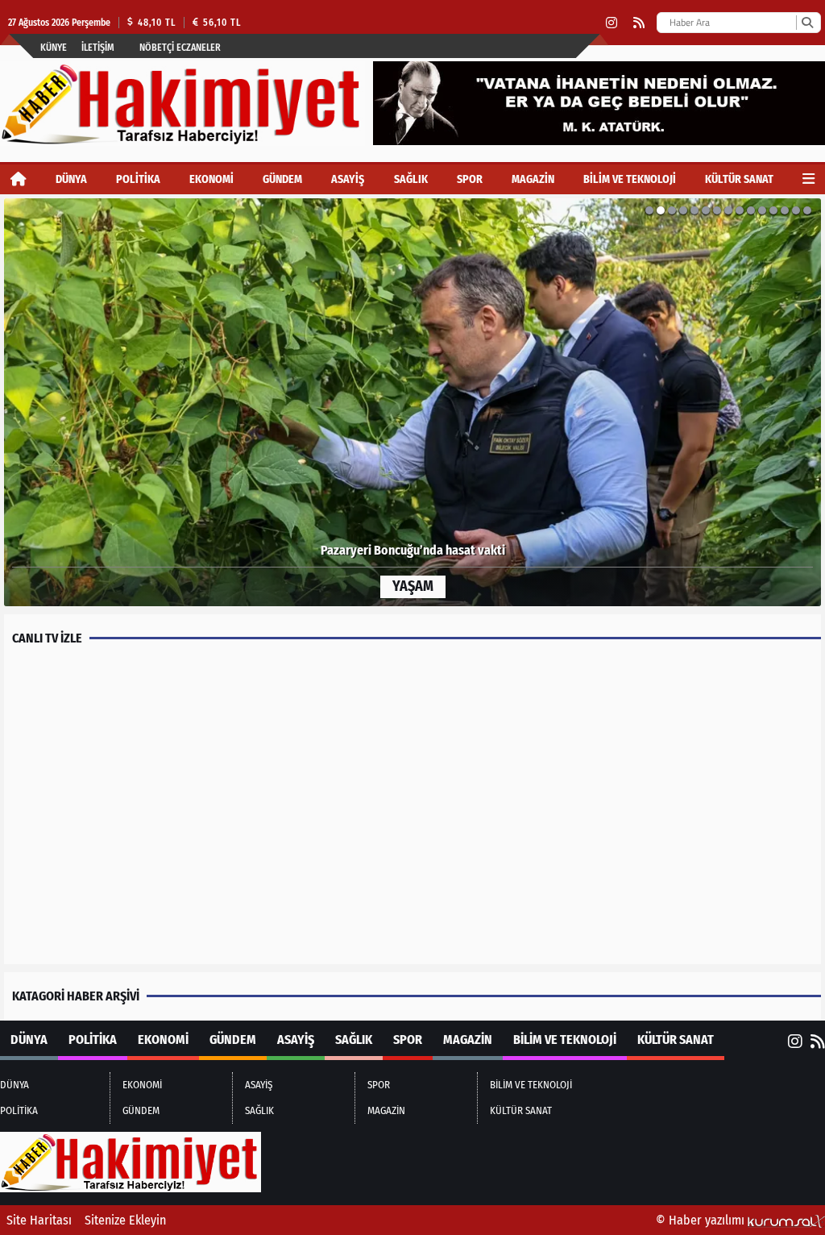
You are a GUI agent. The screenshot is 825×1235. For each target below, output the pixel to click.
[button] (42, 402)
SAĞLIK (411, 179)
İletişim (97, 47)
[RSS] (639, 23)
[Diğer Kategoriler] (808, 179)
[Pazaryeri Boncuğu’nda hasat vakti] (412, 402)
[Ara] (807, 22)
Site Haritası (39, 1220)
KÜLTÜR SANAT (739, 179)
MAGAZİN (533, 179)
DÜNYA (71, 179)
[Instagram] (611, 23)
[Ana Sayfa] (18, 179)
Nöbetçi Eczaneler (180, 47)
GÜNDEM (282, 179)
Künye (53, 47)
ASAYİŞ (347, 179)
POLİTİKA (138, 179)
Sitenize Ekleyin (125, 1220)
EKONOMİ (211, 179)
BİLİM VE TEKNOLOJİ (629, 179)
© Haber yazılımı (702, 1220)
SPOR (470, 179)
